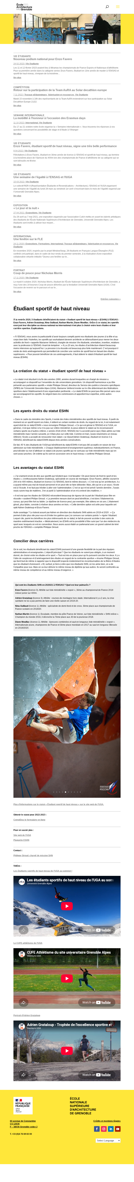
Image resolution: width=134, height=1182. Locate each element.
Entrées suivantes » (111, 299)
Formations (44, 244)
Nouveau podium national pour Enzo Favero (42, 58)
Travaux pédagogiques (35, 95)
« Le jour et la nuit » (26, 207)
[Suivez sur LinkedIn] (111, 1129)
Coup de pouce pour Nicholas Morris (37, 272)
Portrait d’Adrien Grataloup (26, 1015)
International (32, 123)
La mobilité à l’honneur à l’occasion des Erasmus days (49, 117)
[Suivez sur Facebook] (97, 1129)
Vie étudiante (32, 64)
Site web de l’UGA (22, 835)
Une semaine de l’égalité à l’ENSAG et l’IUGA (42, 176)
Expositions (32, 213)
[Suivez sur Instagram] (104, 1129)
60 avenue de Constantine (23, 1121)
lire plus (17, 77)
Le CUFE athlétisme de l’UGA (27, 943)
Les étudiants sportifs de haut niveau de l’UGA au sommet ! (42, 871)
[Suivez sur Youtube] (118, 1129)
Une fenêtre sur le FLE (28, 238)
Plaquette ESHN (21, 840)
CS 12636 (15, 1124)
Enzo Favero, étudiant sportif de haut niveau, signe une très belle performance (65, 145)
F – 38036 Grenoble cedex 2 (24, 1127)
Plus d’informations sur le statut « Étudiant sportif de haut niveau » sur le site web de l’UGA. (58, 804)
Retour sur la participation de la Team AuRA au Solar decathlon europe (60, 89)
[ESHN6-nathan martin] (67, 797)
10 (80, 792)
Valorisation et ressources (61, 95)
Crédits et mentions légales (107, 1121)
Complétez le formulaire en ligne (29, 820)
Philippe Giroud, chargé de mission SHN (33, 855)
